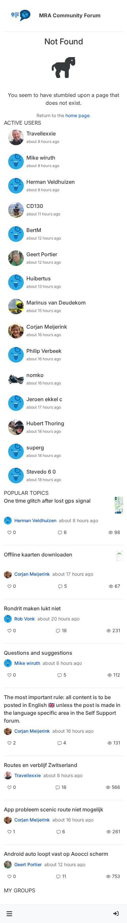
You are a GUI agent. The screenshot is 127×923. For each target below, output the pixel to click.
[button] (9, 913)
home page (77, 115)
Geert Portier (28, 864)
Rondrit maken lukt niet (32, 608)
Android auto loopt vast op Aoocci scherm (56, 854)
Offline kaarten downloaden (38, 554)
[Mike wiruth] (8, 663)
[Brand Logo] (20, 15)
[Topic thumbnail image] (119, 505)
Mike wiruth (27, 663)
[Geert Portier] (8, 864)
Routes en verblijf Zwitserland (40, 765)
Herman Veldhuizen (35, 520)
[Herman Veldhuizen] (8, 520)
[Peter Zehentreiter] (8, 731)
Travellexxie (27, 775)
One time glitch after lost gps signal (47, 500)
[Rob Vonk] (8, 619)
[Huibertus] (8, 775)
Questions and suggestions (38, 652)
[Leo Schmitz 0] (8, 574)
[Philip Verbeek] (8, 820)
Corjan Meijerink (32, 574)
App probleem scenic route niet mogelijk (53, 809)
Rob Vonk (24, 619)
